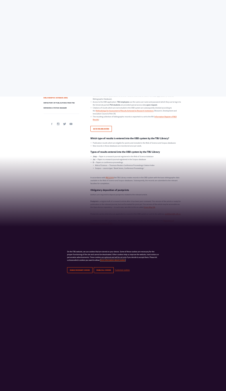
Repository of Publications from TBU (59, 103)
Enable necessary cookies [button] (80, 270)
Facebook (51, 123)
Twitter (64, 123)
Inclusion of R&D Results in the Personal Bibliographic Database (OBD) (61, 97)
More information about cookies (113, 260)
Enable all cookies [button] (103, 270)
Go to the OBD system (101, 129)
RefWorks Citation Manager (55, 108)
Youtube (70, 123)
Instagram (58, 123)
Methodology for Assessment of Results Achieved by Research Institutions (125, 111)
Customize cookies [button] (122, 270)
